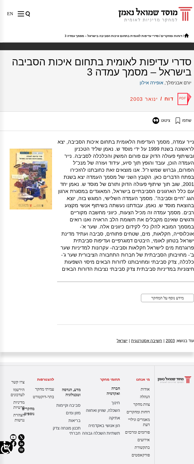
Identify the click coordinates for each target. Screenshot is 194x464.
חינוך (115, 403)
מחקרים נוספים (28, 411)
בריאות (74, 420)
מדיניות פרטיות (19, 405)
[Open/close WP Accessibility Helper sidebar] (6, 447)
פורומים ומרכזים (137, 432)
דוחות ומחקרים (171, 36)
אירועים (143, 440)
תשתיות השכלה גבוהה (101, 433)
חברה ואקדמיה (113, 391)
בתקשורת (142, 447)
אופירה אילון (151, 82)
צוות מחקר (141, 404)
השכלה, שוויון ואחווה (103, 410)
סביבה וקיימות (68, 405)
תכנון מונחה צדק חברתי (67, 430)
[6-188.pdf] (184, 99)
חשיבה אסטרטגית (145, 341)
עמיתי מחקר (44, 389)
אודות (145, 389)
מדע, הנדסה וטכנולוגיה (71, 392)
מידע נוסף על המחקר (167, 298)
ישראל (122, 341)
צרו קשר (18, 382)
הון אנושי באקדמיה (104, 425)
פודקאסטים (141, 455)
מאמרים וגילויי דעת (139, 422)
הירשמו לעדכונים (18, 392)
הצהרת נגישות (19, 417)
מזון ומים (73, 413)
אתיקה (114, 418)
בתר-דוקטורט (43, 397)
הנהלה (145, 397)
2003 (169, 341)
